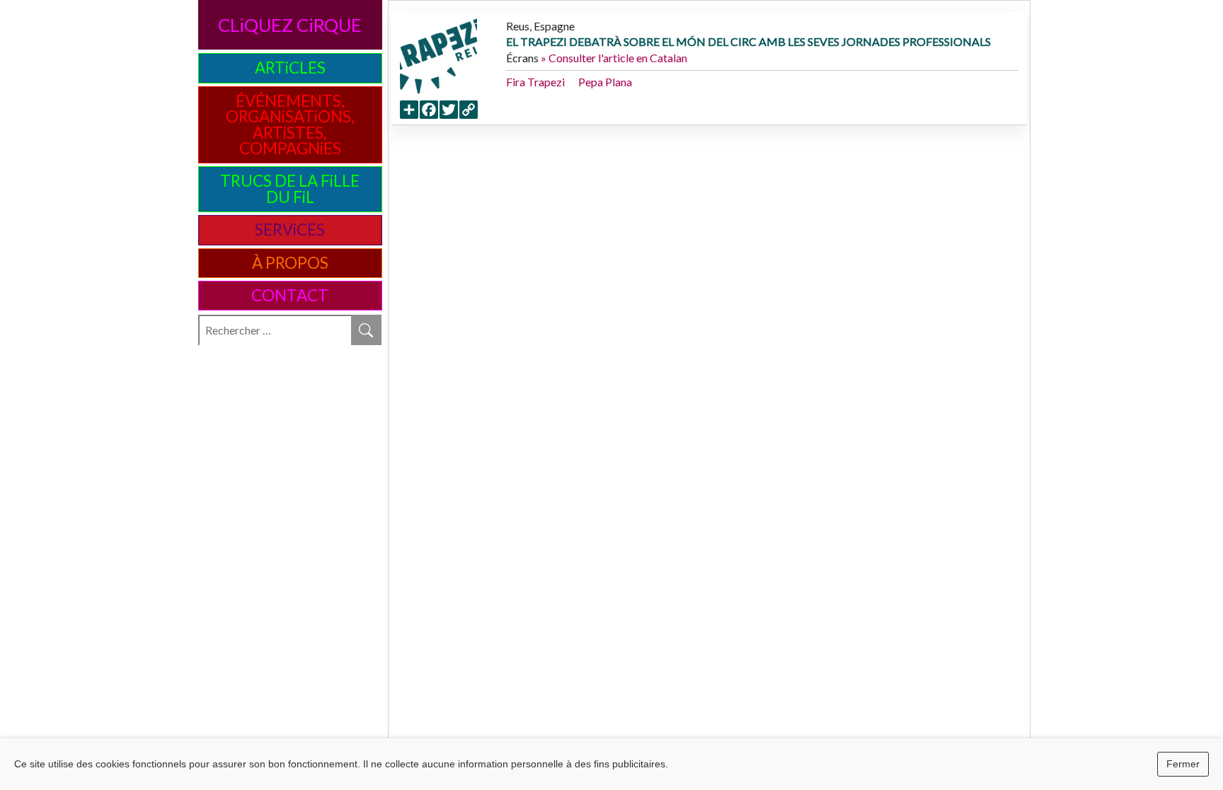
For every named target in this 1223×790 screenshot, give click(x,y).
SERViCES (290, 229)
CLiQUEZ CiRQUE (290, 24)
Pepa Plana (605, 81)
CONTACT (289, 295)
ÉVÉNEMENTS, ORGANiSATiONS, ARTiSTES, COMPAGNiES (290, 124)
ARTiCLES (290, 67)
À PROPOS (290, 262)
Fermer (1183, 763)
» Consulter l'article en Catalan (614, 57)
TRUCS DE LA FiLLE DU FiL (290, 188)
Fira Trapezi (535, 81)
